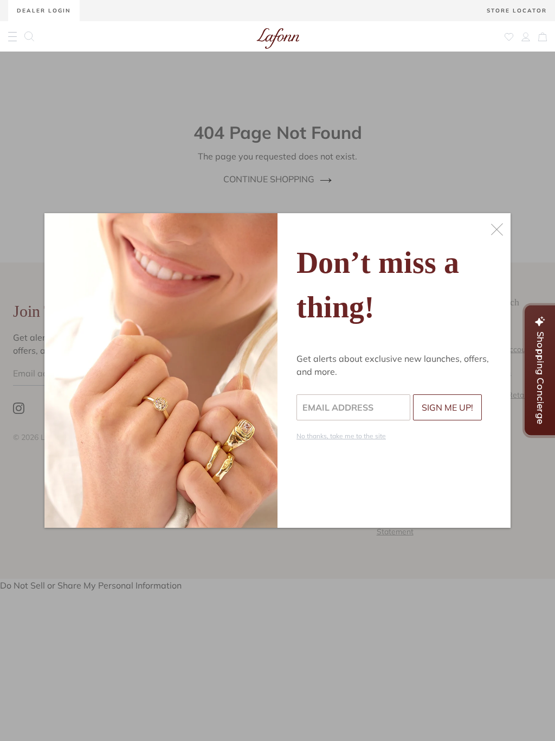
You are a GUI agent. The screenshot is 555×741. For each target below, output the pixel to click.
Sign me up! (447, 407)
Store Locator (517, 10)
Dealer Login (44, 10)
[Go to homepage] (278, 36)
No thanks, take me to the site (341, 436)
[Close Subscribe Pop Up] (497, 229)
